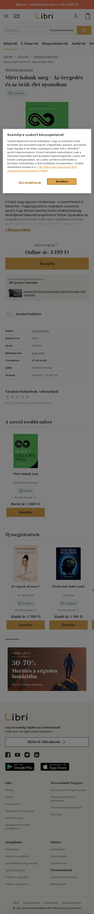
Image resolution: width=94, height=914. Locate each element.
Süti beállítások (30, 182)
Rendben (62, 181)
